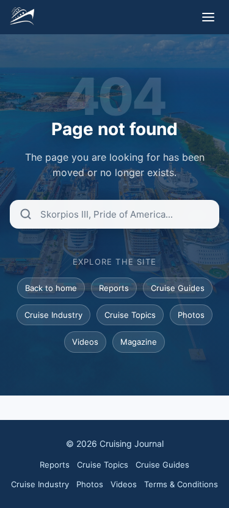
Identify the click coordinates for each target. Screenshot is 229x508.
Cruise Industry (53, 315)
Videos (85, 342)
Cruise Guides (178, 288)
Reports (114, 288)
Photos (191, 315)
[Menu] (208, 17)
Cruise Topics (130, 315)
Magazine (138, 342)
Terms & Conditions (181, 484)
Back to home (51, 288)
